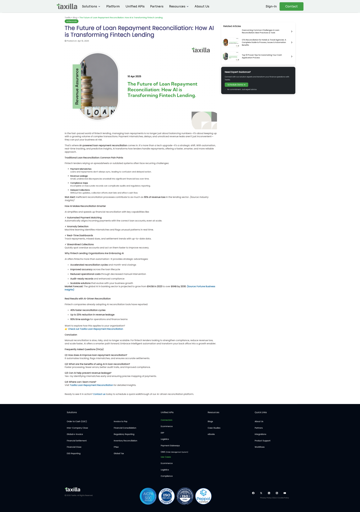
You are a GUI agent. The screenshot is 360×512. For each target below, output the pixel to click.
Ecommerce (167, 426)
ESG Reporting (73, 453)
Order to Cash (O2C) (77, 421)
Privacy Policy (266, 498)
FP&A (116, 447)
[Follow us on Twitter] (261, 493)
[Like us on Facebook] (253, 493)
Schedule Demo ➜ (236, 84)
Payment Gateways (170, 445)
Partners (156, 6)
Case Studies (214, 428)
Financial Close (74, 447)
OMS (174, 452)
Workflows (260, 447)
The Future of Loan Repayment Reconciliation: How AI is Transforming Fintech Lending (121, 17)
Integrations (260, 434)
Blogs (210, 421)
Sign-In (271, 6)
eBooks (211, 434)
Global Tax (119, 453)
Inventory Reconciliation (125, 440)
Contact (291, 6)
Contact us (99, 394)
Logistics (165, 439)
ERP (162, 433)
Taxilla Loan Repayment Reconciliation (91, 385)
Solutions (89, 6)
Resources (177, 6)
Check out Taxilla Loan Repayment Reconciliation (95, 329)
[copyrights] (65, 495)
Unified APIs (135, 6)
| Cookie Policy (283, 498)
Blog (75, 17)
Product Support (262, 440)
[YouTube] (284, 493)
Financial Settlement (77, 440)
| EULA (274, 498)
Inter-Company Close (77, 428)
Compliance (167, 476)
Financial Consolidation (125, 428)
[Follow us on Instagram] (276, 493)
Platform (113, 6)
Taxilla (68, 17)
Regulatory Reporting (124, 434)
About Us (202, 6)
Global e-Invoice (75, 434)
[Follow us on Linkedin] (269, 493)
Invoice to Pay (120, 421)
